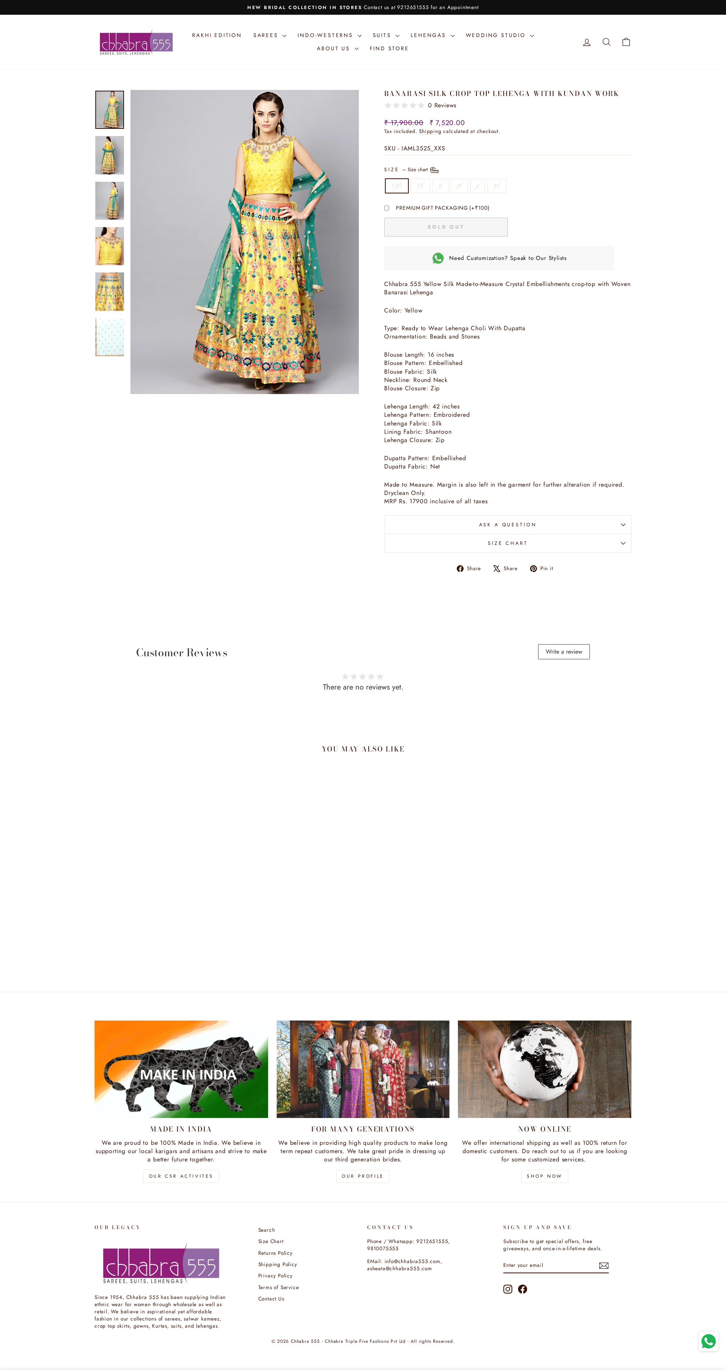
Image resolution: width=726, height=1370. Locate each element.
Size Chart (507, 543)
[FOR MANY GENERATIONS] (363, 1069)
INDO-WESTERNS (326, 35)
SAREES (267, 35)
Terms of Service (278, 1287)
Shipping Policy (277, 1264)
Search (266, 1230)
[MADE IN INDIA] (181, 1069)
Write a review (564, 651)
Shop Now (545, 1176)
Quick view (158, 922)
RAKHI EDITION (217, 35)
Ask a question (508, 524)
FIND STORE (389, 48)
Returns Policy (275, 1253)
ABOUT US (334, 48)
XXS (396, 185)
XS (420, 185)
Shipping (430, 131)
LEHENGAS (429, 35)
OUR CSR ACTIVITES (181, 1176)
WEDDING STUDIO (497, 35)
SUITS (383, 35)
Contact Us (271, 1298)
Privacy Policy (275, 1275)
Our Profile (363, 1176)
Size (406, 169)
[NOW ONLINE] (544, 1069)
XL (496, 185)
